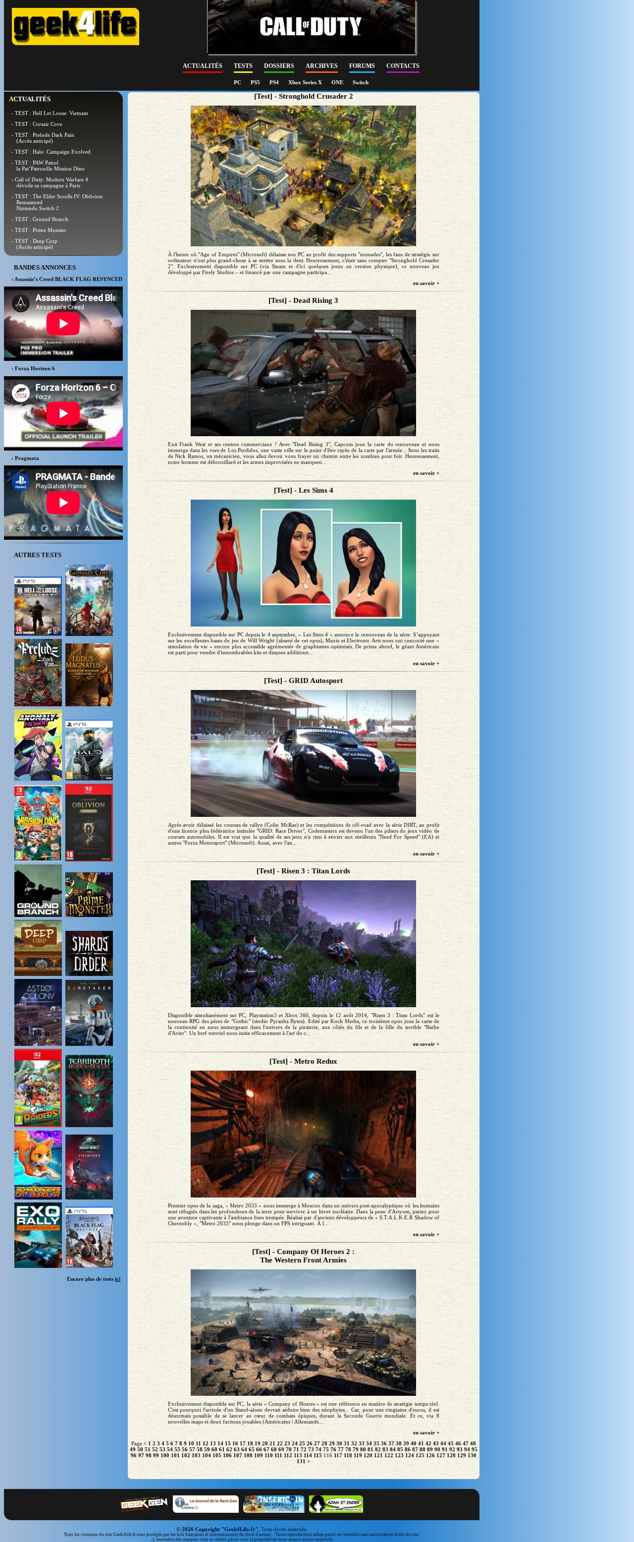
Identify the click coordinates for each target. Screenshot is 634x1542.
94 (467, 1449)
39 (406, 1443)
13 (213, 1443)
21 (272, 1443)
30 (339, 1443)
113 (298, 1455)
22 (280, 1443)
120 (368, 1455)
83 (385, 1449)
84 (393, 1449)
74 (318, 1449)
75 (326, 1449)
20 (265, 1443)
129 (461, 1455)
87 (415, 1449)
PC (238, 82)
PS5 (256, 82)
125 (420, 1455)
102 (185, 1455)
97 (141, 1455)
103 (196, 1455)
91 (445, 1449)
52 (155, 1449)
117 (338, 1455)
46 (458, 1443)
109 (258, 1455)
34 (369, 1443)
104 (206, 1455)
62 (229, 1449)
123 (399, 1455)
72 (304, 1449)
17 (243, 1443)
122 (388, 1455)
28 (324, 1443)
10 (191, 1443)
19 (258, 1443)
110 (268, 1455)
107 (237, 1455)
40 (414, 1443)
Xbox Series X (305, 82)
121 (378, 1455)
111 (278, 1455)
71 (296, 1449)
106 (227, 1455)
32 (354, 1443)
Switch (361, 82)
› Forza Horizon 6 (33, 368)
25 (302, 1443)
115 (318, 1455)
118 (348, 1455)
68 (274, 1449)
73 (311, 1449)
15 (228, 1443)
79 (356, 1449)
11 (198, 1443)
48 (473, 1443)
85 (400, 1449)
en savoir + (426, 283)
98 (149, 1455)
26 (310, 1443)
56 (185, 1449)
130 (472, 1455)
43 (436, 1443)
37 (391, 1443)
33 (362, 1443)
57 (192, 1449)
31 (347, 1443)
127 (440, 1455)
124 (409, 1455)
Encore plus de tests (93, 1279)
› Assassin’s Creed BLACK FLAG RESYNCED (66, 279)
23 (287, 1443)
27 (317, 1443)
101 (175, 1455)
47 (466, 1443)
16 (235, 1443)
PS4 (274, 82)
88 (422, 1449)
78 (348, 1449)
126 (430, 1455)
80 (363, 1449)
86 (408, 1449)
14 (220, 1443)
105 (216, 1455)
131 (301, 1461)
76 (333, 1449)
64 (244, 1449)
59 (207, 1449)
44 (443, 1443)
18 (250, 1443)
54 (170, 1449)
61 (222, 1449)
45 (451, 1443)
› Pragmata (25, 458)
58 (200, 1449)
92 (452, 1449)
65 (252, 1449)
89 (430, 1449)
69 (281, 1449)
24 (295, 1443)
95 (474, 1449)
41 (421, 1443)
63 (237, 1449)
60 (214, 1449)
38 (399, 1443)
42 (428, 1443)
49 (133, 1449)
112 (288, 1455)
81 (370, 1449)
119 (358, 1455)
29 (332, 1443)
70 (289, 1449)
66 (259, 1449)
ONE (338, 82)
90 (437, 1449)
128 (451, 1455)
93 (460, 1449)
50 (140, 1449)
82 (378, 1449)
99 (156, 1455)
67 (266, 1449)
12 (206, 1443)
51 (148, 1449)
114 (308, 1455)
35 (376, 1443)
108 (248, 1455)
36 (384, 1443)
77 (341, 1449)
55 (177, 1449)
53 (162, 1449)
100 (164, 1455)
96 (134, 1455)
